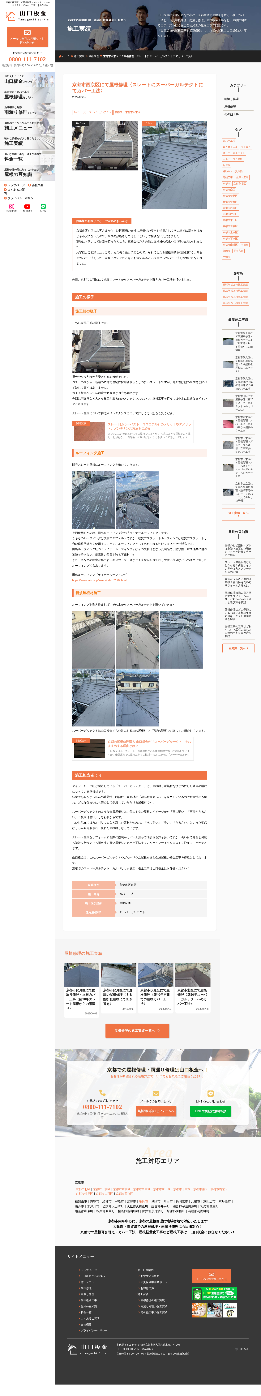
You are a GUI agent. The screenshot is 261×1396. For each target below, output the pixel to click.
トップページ (16, 185)
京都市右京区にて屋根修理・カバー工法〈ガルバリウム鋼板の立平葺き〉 (244, 424)
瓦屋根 (226, 165)
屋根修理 (230, 106)
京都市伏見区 (230, 195)
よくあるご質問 (14, 191)
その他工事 (231, 114)
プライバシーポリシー (22, 198)
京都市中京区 (230, 201)
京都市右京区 (230, 214)
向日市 (244, 244)
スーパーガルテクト (100, 112)
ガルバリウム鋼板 (233, 159)
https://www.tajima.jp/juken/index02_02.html (99, 580)
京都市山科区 (230, 244)
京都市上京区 (230, 232)
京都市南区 (229, 189)
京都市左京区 (230, 226)
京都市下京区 (230, 238)
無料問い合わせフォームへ (156, 1111)
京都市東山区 (230, 220)
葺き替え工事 (230, 146)
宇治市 (226, 256)
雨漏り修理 (231, 99)
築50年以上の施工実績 (235, 284)
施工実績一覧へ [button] (239, 513)
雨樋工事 (228, 177)
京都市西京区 (132, 112)
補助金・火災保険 (233, 171)
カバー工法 (79, 112)
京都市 (118, 112)
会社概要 (37, 185)
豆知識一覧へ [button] (238, 648)
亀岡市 (226, 250)
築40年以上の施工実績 (235, 303)
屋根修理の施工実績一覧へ (135, 1030)
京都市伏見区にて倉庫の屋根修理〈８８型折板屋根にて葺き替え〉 (244, 364)
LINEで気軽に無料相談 (210, 1111)
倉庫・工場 (242, 177)
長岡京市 (238, 250)
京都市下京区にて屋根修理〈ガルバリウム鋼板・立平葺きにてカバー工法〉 (244, 445)
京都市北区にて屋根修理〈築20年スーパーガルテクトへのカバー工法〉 (244, 403)
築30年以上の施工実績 (235, 296)
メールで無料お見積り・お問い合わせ (27, 40)
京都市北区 (239, 183)
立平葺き (246, 146)
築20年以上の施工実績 (235, 290)
